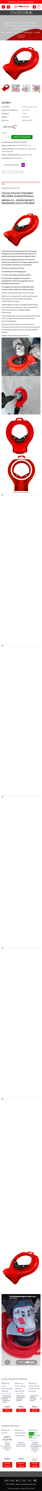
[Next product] (19, 36)
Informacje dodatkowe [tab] (11, 188)
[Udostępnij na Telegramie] (21, 172)
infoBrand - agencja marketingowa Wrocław (22, 1484)
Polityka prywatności (14, 1488)
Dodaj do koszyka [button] (7, 1410)
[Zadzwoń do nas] (23, 12)
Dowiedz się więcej (7, 1465)
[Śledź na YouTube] (27, 12)
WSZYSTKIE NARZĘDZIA (23, 32)
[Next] (37, 63)
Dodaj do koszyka (21, 137)
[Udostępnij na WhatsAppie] (3, 172)
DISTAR (37, 32)
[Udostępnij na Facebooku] (7, 172)
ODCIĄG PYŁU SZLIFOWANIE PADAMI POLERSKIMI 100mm (7, 1399)
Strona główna (7, 32)
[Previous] (5, 63)
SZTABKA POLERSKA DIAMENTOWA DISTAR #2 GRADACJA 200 (35, 1447)
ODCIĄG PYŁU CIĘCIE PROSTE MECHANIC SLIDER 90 (20, 1398)
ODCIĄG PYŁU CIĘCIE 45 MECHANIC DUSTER (34, 1398)
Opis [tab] (3, 184)
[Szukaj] (8, 7)
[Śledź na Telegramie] (30, 12)
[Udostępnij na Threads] (14, 172)
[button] (3, 7)
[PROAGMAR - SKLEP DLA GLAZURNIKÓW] (21, 7)
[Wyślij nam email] (19, 12)
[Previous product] (23, 36)
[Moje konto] (34, 7)
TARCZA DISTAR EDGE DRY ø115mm (21, 1444)
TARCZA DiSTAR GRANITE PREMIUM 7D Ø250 (7, 1446)
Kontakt (32, 1488)
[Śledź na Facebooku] (12, 12)
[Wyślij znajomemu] (18, 172)
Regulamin (25, 1488)
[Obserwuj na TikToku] (16, 12)
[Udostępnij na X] (10, 172)
